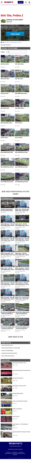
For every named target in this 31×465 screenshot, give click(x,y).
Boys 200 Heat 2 (16, 416)
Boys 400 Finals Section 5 (18, 378)
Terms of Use (21, 452)
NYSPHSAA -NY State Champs (14, 20)
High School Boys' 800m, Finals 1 (19, 362)
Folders (3, 52)
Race (18, 42)
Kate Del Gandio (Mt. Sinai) (7, 345)
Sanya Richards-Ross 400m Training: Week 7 (21, 371)
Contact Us (8, 452)
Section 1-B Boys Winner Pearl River (20, 401)
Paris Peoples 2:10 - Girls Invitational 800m (20, 425)
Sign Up (20, 2)
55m (20, 42)
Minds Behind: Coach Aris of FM (19, 385)
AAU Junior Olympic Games (20, 212)
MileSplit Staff (9, 21)
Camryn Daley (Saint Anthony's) (7, 356)
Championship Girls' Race (18, 393)
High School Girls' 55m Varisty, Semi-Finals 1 (21, 432)
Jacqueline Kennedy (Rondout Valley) (9, 353)
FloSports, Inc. (18, 446)
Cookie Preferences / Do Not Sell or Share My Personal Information (15, 454)
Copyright (14, 446)
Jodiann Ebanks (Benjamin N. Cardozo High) (10, 348)
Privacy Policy (14, 452)
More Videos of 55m (15, 337)
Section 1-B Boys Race (17, 408)
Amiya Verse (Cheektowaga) (7, 350)
